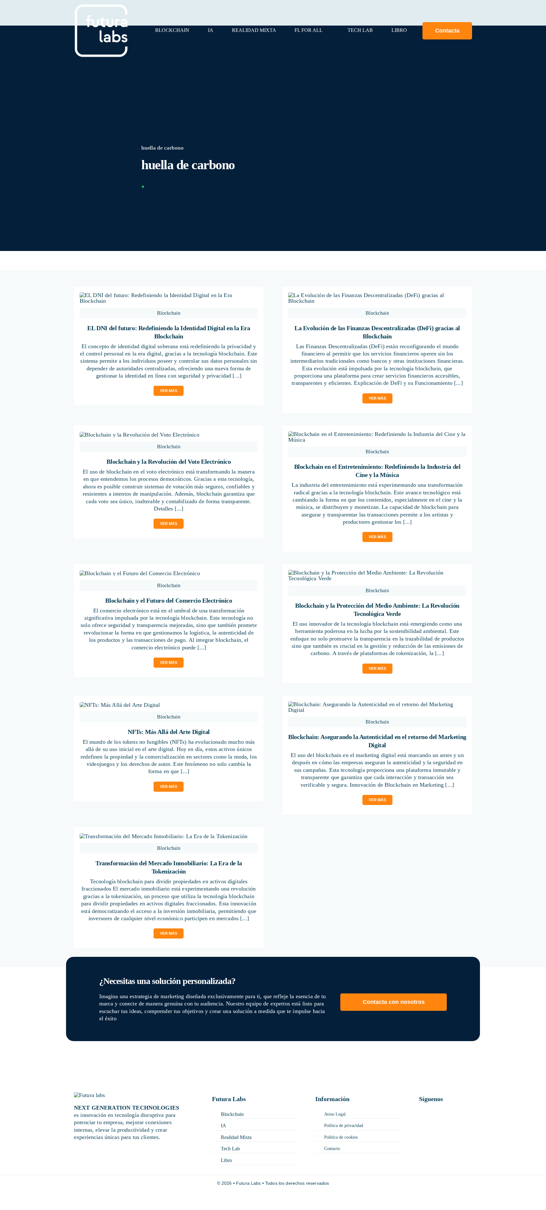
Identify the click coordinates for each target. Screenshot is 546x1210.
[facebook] (421, 1112)
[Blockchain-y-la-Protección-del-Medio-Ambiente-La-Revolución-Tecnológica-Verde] (377, 572)
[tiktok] (421, 1121)
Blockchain (168, 313)
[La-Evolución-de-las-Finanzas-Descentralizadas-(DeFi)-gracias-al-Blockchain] (377, 295)
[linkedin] (463, 1112)
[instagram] (449, 1112)
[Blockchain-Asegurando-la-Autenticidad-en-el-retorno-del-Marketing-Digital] (377, 704)
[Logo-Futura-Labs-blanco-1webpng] (101, 6)
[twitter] (435, 1112)
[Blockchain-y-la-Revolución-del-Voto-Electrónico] (139, 435)
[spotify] (470, 1121)
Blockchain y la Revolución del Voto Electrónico (168, 461)
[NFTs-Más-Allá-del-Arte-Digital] (120, 705)
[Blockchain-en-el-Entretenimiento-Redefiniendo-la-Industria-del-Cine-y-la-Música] (377, 434)
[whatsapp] (456, 1121)
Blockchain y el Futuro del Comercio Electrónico (168, 600)
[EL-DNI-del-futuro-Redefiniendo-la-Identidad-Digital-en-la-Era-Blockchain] (169, 295)
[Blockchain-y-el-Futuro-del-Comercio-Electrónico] (140, 573)
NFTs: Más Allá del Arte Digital (169, 731)
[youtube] (439, 1121)
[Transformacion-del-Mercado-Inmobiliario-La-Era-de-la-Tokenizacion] (164, 836)
